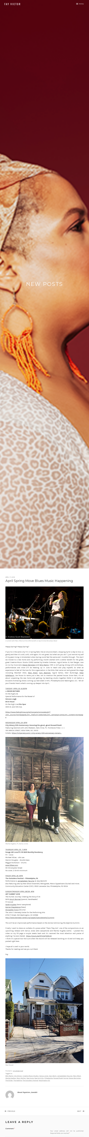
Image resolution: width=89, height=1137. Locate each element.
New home (30, 1078)
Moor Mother (21, 1078)
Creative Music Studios (31, 1076)
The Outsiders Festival (30, 1080)
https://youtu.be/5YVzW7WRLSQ (39, 936)
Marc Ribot (77, 1076)
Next (81, 1110)
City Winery (18, 1076)
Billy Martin (9, 1076)
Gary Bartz (53, 1076)
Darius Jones (43, 1076)
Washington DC (44, 1080)
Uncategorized (18, 1071)
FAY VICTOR (12, 4)
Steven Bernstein (75, 1078)
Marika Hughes (10, 1078)
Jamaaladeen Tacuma (64, 1076)
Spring (65, 1078)
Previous (25, 1110)
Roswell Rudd (58, 1078)
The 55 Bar (9, 1080)
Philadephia (48, 1078)
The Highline (17, 1080)
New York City (39, 1078)
